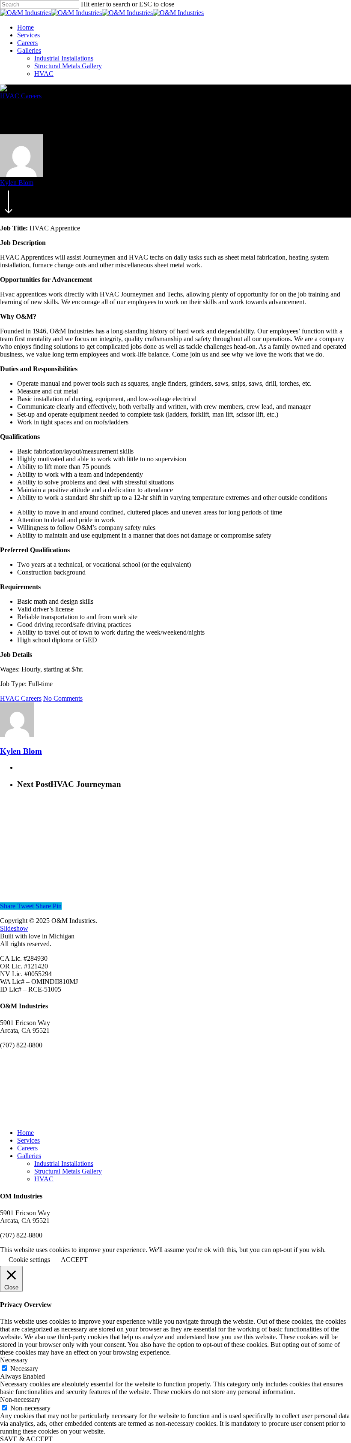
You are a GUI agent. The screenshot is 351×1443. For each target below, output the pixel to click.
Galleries (29, 50)
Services (28, 35)
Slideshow (14, 928)
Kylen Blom (16, 182)
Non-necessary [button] (20, 1399)
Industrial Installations (63, 58)
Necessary (24, 1368)
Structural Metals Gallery (68, 66)
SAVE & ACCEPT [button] (26, 1439)
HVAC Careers (21, 96)
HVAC (44, 73)
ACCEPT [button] (74, 1259)
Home (25, 27)
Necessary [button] (14, 1360)
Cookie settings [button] (29, 1259)
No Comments (63, 698)
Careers (27, 42)
